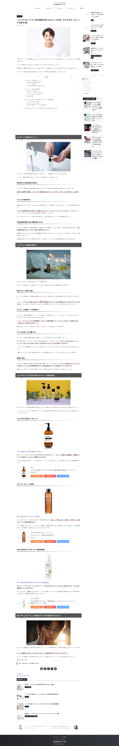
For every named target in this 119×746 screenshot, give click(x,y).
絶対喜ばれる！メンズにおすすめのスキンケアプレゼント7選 (97, 50)
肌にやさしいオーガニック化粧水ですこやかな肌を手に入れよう (42, 108)
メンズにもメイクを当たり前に (59, 739)
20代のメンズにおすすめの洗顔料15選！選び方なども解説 (39, 684)
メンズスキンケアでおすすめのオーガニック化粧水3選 (39, 99)
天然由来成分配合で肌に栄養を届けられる (36, 85)
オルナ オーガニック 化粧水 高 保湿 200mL (42, 535)
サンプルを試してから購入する (34, 94)
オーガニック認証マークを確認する (35, 92)
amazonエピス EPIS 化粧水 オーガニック (31, 451)
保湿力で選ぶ (31, 96)
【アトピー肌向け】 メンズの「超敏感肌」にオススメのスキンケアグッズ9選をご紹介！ (97, 106)
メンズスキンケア (26, 675)
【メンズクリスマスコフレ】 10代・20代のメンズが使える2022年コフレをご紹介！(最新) (97, 154)
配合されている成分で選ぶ (33, 91)
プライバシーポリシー (57, 736)
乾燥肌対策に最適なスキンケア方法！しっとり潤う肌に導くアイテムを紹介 (97, 14)
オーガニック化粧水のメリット (33, 80)
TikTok (81, 8)
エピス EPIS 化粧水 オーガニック (34, 101)
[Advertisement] (48, 122)
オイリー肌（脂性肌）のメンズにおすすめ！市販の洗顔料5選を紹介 (41, 694)
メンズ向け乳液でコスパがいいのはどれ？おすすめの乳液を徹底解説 (43, 704)
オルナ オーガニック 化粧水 (33, 103)
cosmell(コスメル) (59, 4)
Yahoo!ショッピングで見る (63, 476)
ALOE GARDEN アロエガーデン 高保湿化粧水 (37, 104)
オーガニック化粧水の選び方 (33, 89)
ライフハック (59, 8)
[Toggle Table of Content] (70, 77)
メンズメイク (37, 8)
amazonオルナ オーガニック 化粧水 (29, 516)
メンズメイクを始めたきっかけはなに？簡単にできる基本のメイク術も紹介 (97, 37)
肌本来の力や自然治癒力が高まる (34, 82)
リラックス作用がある (32, 84)
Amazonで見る (37, 476)
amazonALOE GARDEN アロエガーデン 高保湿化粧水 (34, 582)
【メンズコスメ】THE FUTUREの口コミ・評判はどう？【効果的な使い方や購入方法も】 (97, 128)
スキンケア (48, 8)
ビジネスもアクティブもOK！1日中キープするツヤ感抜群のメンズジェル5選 (97, 64)
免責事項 (64, 736)
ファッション (70, 8)
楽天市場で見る (50, 476)
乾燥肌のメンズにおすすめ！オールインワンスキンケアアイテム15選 (42, 713)
